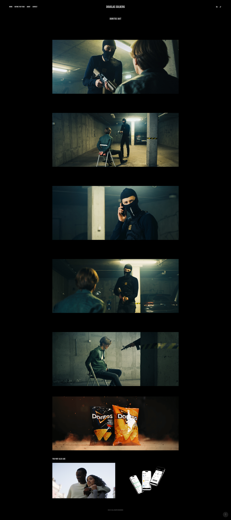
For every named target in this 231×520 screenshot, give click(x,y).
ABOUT (28, 7)
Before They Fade (20, 7)
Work (10, 7)
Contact (34, 7)
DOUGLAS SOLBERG (115, 7)
